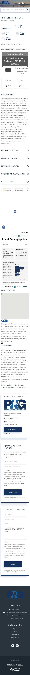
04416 (13, 387)
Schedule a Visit (20, 509)
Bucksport (6, 387)
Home (3, 385)
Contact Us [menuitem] (15, 637)
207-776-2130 (11, 418)
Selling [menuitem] (15, 632)
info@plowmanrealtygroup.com (16, 612)
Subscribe (13, 492)
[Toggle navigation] (27, 3)
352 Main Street (16, 617)
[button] (27, 9)
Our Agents (7, 433)
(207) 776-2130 (19, 3)
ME (15, 385)
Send (13, 564)
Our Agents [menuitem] (15, 635)
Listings (9, 385)
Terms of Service (15, 571)
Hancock (21, 385)
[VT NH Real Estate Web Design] (15, 670)
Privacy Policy (7, 345)
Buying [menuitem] (15, 629)
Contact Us (12, 429)
